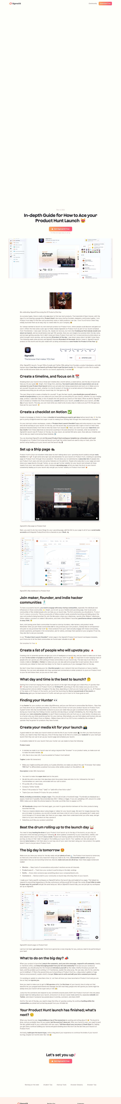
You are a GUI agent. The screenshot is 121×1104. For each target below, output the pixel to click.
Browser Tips (91, 1085)
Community (93, 3)
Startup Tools (61, 1085)
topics (44, 792)
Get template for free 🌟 (28, 643)
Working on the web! (32, 1085)
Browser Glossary (77, 1085)
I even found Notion (84, 320)
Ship (32, 455)
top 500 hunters (72, 718)
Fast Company (78, 335)
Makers (90, 705)
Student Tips (47, 1085)
